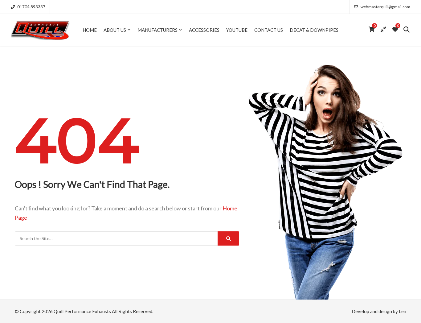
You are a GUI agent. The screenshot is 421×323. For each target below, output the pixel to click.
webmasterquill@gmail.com (385, 6)
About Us (115, 30)
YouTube (236, 30)
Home (90, 30)
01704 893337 (31, 6)
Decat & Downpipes (314, 30)
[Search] (228, 238)
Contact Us (268, 30)
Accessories (204, 30)
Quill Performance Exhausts (82, 311)
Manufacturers (157, 30)
